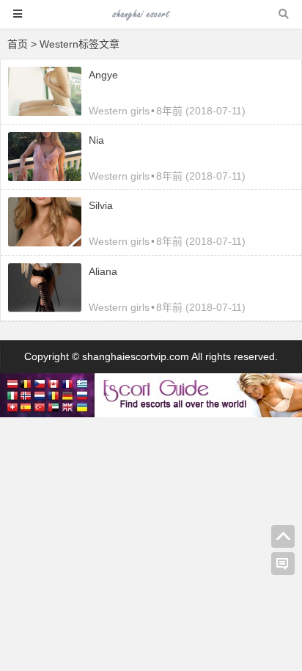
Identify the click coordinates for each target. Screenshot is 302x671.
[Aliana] (44, 308)
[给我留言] (283, 564)
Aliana (103, 271)
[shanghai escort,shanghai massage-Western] (151, 21)
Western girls (119, 111)
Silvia (101, 205)
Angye (103, 75)
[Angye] (44, 112)
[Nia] (44, 177)
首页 (17, 44)
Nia (96, 140)
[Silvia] (44, 243)
